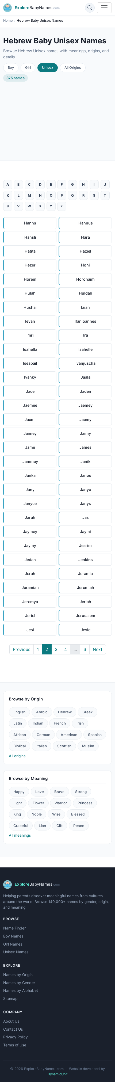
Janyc (85, 489)
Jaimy (85, 433)
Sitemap (10, 998)
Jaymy (30, 545)
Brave (59, 792)
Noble (37, 814)
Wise (56, 814)
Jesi (30, 629)
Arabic (42, 712)
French (60, 723)
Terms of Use (14, 1045)
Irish (80, 723)
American (69, 735)
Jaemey (85, 405)
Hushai (30, 307)
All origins (17, 756)
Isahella (30, 349)
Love (39, 792)
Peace (78, 826)
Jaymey (30, 531)
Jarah (30, 517)
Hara (85, 237)
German (43, 735)
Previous (21, 649)
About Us (11, 1021)
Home (8, 20)
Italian (41, 746)
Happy (19, 792)
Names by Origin (18, 974)
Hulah (30, 293)
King (17, 814)
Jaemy (85, 419)
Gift (59, 826)
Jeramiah (30, 587)
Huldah (85, 293)
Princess (85, 803)
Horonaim (85, 279)
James (85, 447)
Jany (30, 489)
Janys (85, 503)
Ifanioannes (85, 321)
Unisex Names (15, 952)
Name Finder (14, 928)
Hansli (30, 237)
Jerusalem (85, 615)
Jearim (85, 545)
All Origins (72, 68)
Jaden (85, 391)
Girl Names (12, 944)
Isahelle (85, 349)
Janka (30, 475)
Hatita (30, 251)
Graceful (20, 826)
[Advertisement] (57, 116)
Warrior (61, 803)
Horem (30, 279)
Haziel (85, 251)
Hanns (30, 223)
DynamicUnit (58, 1074)
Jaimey (30, 433)
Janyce (30, 503)
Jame (30, 447)
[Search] (90, 8)
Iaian (85, 307)
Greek (87, 712)
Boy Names (13, 936)
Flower (38, 803)
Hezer (30, 265)
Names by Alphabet (20, 990)
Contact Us (13, 1029)
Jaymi (85, 531)
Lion (42, 826)
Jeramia (85, 573)
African (19, 735)
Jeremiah (85, 587)
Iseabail (30, 363)
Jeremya (30, 601)
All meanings (20, 835)
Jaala (85, 377)
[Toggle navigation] (104, 7)
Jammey (30, 461)
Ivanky (30, 377)
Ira (85, 335)
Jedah (30, 559)
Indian (38, 723)
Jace (30, 391)
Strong (81, 792)
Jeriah (85, 601)
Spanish (95, 735)
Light (17, 803)
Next (97, 649)
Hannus (85, 223)
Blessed (78, 814)
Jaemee (30, 405)
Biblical (19, 746)
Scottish (64, 746)
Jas (85, 517)
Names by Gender (19, 982)
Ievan (30, 321)
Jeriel (30, 615)
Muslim (88, 746)
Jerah (30, 573)
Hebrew (65, 712)
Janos (85, 475)
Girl (28, 68)
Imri (30, 335)
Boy (11, 68)
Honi (85, 265)
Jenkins (85, 559)
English (19, 712)
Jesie (85, 629)
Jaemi (30, 419)
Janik (85, 461)
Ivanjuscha (85, 363)
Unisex (47, 68)
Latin (17, 723)
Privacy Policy (15, 1037)
